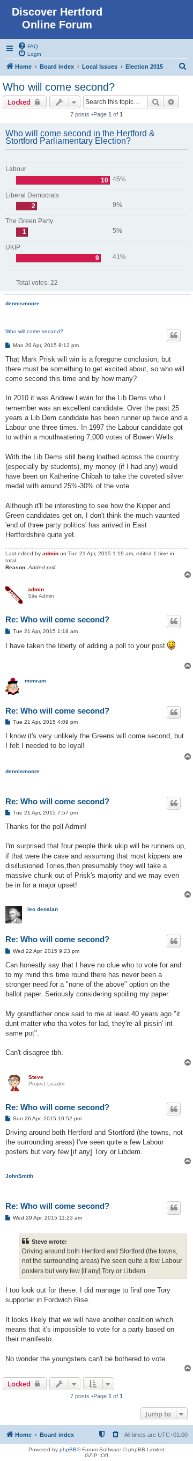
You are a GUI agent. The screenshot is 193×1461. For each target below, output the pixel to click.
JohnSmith (19, 1176)
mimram (35, 681)
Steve (35, 1077)
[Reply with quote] (174, 335)
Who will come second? (59, 87)
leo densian (42, 909)
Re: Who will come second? (57, 619)
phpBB (68, 1449)
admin (50, 553)
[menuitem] (28, 45)
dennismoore (22, 303)
